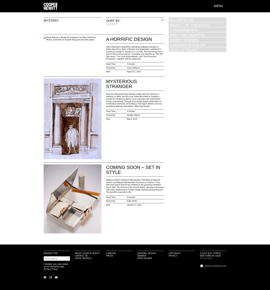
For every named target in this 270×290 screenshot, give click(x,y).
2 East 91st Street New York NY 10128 (210, 254)
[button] (220, 6)
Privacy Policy (50, 269)
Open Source (144, 258)
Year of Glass (184, 50)
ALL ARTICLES (182, 20)
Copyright (175, 253)
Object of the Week (189, 25)
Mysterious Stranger (121, 84)
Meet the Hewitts (187, 35)
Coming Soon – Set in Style (133, 170)
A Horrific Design (129, 39)
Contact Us (81, 256)
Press (109, 256)
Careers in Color (187, 45)
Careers (111, 253)
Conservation (184, 30)
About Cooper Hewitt (87, 253)
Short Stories (184, 40)
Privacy (173, 256)
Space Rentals (83, 258)
